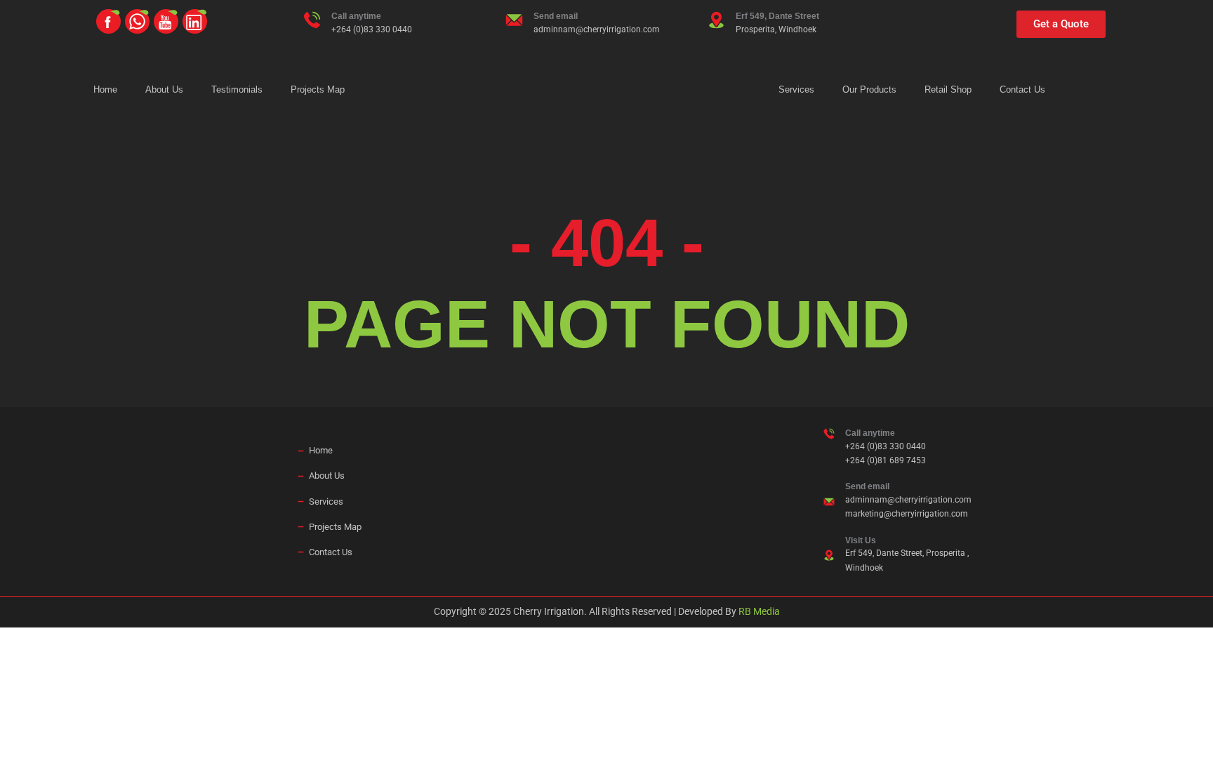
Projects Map (318, 89)
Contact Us (1022, 89)
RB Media (759, 611)
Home (105, 89)
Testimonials (237, 89)
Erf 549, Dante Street (777, 16)
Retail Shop (948, 89)
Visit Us (860, 540)
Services (796, 89)
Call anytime (356, 16)
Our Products (869, 89)
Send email (555, 16)
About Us (164, 89)
